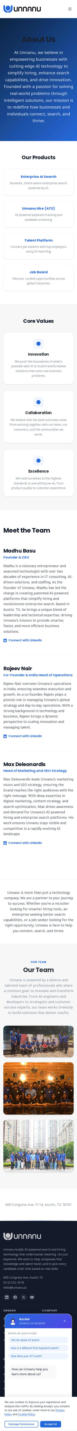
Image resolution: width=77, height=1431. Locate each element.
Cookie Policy (26, 1414)
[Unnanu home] (22, 9)
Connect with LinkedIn (25, 640)
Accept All (50, 1424)
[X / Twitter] (23, 1297)
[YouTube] (32, 1297)
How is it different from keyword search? (35, 1348)
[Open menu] (70, 9)
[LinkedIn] (6, 1297)
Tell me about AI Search (25, 1340)
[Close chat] (65, 1321)
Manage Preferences (21, 1424)
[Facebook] (15, 1297)
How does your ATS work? (26, 1356)
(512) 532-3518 (13, 1282)
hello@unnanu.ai (14, 1287)
